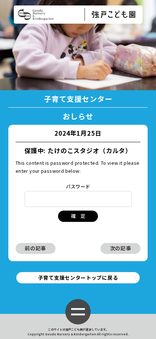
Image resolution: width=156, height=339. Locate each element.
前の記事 (35, 248)
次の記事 (120, 248)
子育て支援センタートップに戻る (78, 277)
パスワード (78, 186)
